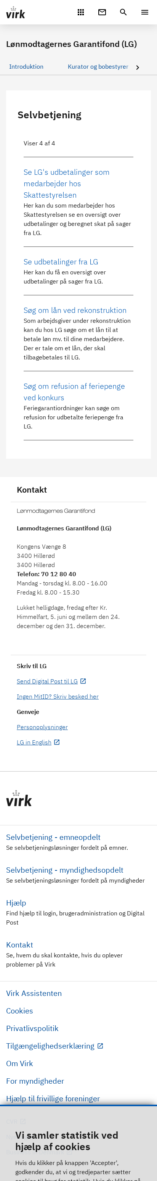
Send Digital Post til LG (47, 681)
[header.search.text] (123, 11)
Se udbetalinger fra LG (61, 261)
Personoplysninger (42, 727)
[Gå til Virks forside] (78, 798)
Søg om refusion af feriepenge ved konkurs (74, 392)
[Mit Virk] (80, 11)
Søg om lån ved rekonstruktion (75, 310)
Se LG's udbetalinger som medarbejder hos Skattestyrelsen (67, 183)
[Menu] (144, 12)
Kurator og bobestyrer (98, 66)
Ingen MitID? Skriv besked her (58, 696)
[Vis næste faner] (137, 68)
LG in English (34, 742)
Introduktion (26, 66)
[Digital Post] (102, 11)
